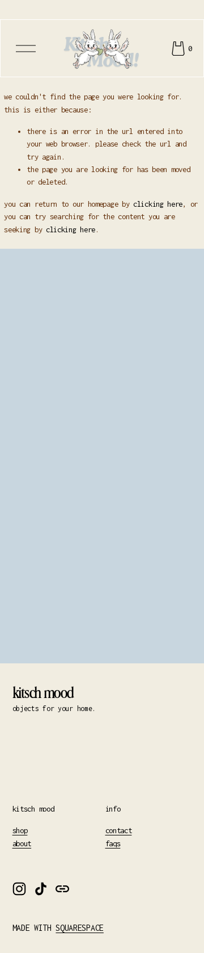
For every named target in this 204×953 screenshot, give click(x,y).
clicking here (157, 203)
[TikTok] (41, 889)
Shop (20, 830)
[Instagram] (19, 889)
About (22, 843)
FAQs (113, 843)
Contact (118, 830)
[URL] (62, 889)
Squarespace (79, 928)
